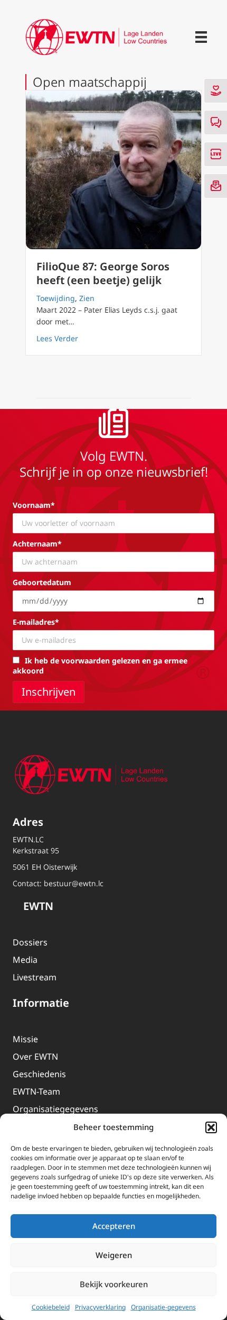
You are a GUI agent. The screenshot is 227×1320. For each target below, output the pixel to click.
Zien (86, 298)
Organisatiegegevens (55, 1109)
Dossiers (30, 942)
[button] (211, 1127)
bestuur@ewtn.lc (73, 883)
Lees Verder (57, 338)
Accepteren (113, 1226)
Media (25, 960)
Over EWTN (35, 1056)
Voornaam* (34, 505)
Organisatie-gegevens (163, 1307)
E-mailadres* (36, 622)
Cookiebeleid (51, 1307)
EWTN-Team (36, 1091)
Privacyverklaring (100, 1307)
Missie (25, 1039)
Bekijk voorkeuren (114, 1284)
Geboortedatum (42, 582)
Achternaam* (37, 544)
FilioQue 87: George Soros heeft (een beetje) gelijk (102, 273)
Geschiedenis (39, 1074)
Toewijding (55, 298)
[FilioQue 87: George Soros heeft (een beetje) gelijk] (113, 169)
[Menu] (201, 37)
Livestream (34, 977)
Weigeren (114, 1255)
